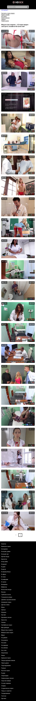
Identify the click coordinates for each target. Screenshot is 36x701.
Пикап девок (5, 663)
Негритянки (4, 653)
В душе (3, 566)
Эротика (3, 698)
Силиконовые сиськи (7, 678)
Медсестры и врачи (7, 630)
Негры (3, 655)
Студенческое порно (7, 688)
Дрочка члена (5, 604)
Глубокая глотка (6, 594)
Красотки (4, 620)
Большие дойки (5, 551)
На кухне (3, 642)
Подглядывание (6, 665)
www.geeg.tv (4, 10)
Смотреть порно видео (8, 13)
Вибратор (4, 587)
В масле (3, 569)
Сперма (3, 686)
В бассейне (4, 561)
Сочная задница (6, 683)
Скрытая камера (6, 680)
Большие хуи (5, 554)
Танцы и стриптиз (6, 691)
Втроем (3, 592)
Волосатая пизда (6, 589)
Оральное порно (6, 658)
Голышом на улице (6, 597)
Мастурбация (5, 627)
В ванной (3, 564)
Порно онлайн (5, 15)
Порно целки (5, 21)
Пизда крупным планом (8, 660)
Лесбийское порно (6, 625)
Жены (3, 607)
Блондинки (4, 549)
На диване (4, 637)
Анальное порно (6, 546)
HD (19, 2)
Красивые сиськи (6, 617)
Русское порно (5, 670)
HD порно (4, 16)
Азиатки (3, 544)
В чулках (3, 582)
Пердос (3, 19)
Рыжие (3, 673)
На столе (3, 650)
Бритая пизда (5, 556)
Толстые (3, 696)
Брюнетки (4, 559)
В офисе (3, 574)
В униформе (4, 579)
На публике (4, 648)
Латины (3, 622)
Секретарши (4, 675)
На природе (4, 645)
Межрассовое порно (7, 632)
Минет (3, 635)
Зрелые (3, 610)
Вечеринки (4, 584)
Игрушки (3, 612)
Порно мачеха (5, 18)
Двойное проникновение (8, 599)
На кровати (4, 640)
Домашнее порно (6, 602)
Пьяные (3, 668)
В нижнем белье (6, 572)
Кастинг (3, 615)
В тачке (3, 577)
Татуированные (5, 693)
